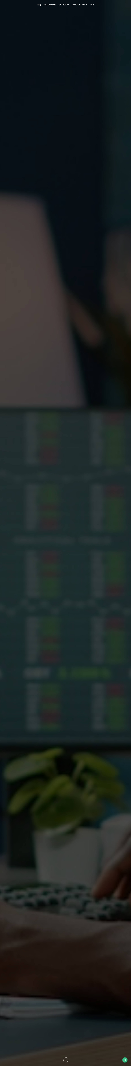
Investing (65, 547)
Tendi (65, 569)
